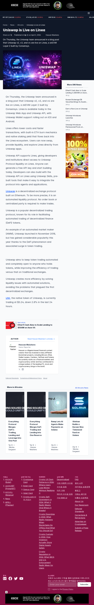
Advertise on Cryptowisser (81, 522)
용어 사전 (79, 483)
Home (5, 25)
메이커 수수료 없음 (65, 494)
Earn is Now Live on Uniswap (76, 109)
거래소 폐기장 (80, 494)
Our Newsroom (81, 505)
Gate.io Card (28, 489)
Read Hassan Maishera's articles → (41, 339)
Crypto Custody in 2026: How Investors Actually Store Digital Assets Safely (46, 541)
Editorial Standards (12, 378)
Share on (6, 35)
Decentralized (63, 479)
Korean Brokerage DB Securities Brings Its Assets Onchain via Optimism (76, 101)
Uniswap (10, 191)
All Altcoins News (81, 388)
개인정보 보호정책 (82, 487)
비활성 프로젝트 (81, 498)
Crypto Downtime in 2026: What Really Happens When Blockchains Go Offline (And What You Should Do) (47, 522)
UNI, (8, 298)
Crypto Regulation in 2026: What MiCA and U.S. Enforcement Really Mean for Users (46, 559)
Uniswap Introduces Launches (73, 117)
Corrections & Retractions (81, 516)
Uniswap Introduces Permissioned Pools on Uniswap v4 (74, 126)
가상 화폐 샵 (62, 498)
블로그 (77, 490)
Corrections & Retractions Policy (31, 378)
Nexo (7, 499)
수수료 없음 (62, 487)
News (12, 25)
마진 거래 (61, 490)
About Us (79, 501)
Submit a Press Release (81, 529)
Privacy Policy (67, 589)
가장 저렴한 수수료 (65, 483)
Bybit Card (28, 486)
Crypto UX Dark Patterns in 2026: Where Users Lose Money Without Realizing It (46, 486)
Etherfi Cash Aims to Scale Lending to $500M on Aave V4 (76, 91)
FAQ (76, 479)
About (45, 378)
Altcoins (20, 25)
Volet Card (28, 493)
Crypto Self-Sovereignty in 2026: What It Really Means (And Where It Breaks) (45, 504)
